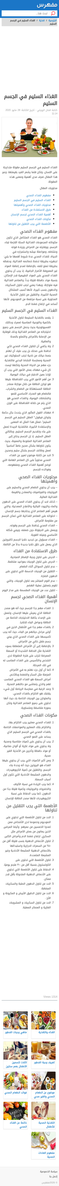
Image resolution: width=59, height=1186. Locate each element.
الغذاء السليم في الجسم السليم (32, 200)
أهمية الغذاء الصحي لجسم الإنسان (31, 214)
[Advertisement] (29, 61)
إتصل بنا (53, 1176)
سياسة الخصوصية (48, 1172)
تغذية (42, 20)
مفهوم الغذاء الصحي (38, 195)
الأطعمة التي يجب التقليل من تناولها (30, 223)
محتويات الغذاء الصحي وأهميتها (32, 204)
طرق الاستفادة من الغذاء (36, 209)
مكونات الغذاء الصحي (38, 219)
